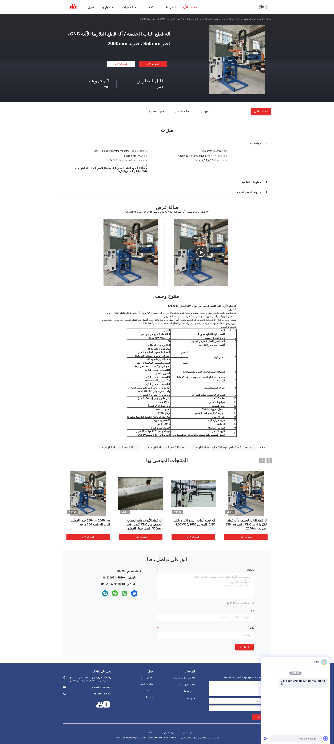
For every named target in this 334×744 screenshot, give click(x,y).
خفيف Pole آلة (188, 691)
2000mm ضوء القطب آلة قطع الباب (166, 447)
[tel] (99, 593)
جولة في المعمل (146, 684)
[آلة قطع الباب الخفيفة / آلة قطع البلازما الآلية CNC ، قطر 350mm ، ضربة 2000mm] (237, 59)
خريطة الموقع (186, 732)
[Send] (265, 738)
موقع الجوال (169, 732)
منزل (268, 19)
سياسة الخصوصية (149, 732)
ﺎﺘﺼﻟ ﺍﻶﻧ (244, 647)
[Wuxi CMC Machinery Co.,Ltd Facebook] (106, 704)
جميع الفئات (190, 698)
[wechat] (115, 593)
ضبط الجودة (148, 690)
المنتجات (258, 19)
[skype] (105, 593)
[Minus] (265, 662)
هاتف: (251, 628)
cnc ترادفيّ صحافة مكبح (184, 685)
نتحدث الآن (153, 64)
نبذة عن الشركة (146, 677)
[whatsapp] (124, 593)
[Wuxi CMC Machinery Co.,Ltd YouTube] (99, 704)
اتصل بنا (149, 697)
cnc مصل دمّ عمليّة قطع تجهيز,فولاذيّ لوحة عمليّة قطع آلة (224, 447)
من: (252, 610)
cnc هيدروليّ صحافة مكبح (183, 678)
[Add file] (325, 738)
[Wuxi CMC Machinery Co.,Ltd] (73, 6)
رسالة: (250, 569)
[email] (134, 593)
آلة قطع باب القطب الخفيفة (237, 19)
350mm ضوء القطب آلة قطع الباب (119, 447)
